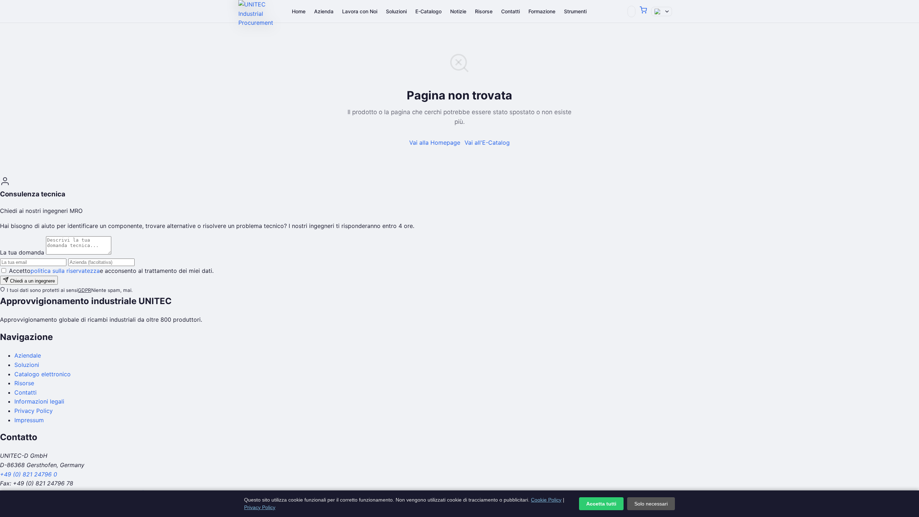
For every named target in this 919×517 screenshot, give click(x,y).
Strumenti (575, 11)
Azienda (323, 11)
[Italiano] (661, 11)
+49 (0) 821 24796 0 (28, 474)
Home (298, 11)
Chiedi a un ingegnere (32, 281)
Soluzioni (396, 11)
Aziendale (27, 355)
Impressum (29, 420)
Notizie (458, 11)
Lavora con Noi (359, 11)
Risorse (484, 11)
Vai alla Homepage (434, 142)
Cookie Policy (546, 500)
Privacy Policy (33, 410)
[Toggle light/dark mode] (631, 11)
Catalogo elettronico (42, 374)
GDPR (84, 290)
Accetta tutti (601, 504)
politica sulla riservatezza (65, 270)
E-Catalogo (428, 11)
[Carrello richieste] (643, 11)
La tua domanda (22, 252)
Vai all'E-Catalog (487, 142)
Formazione (541, 11)
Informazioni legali (39, 401)
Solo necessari (651, 504)
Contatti (510, 11)
